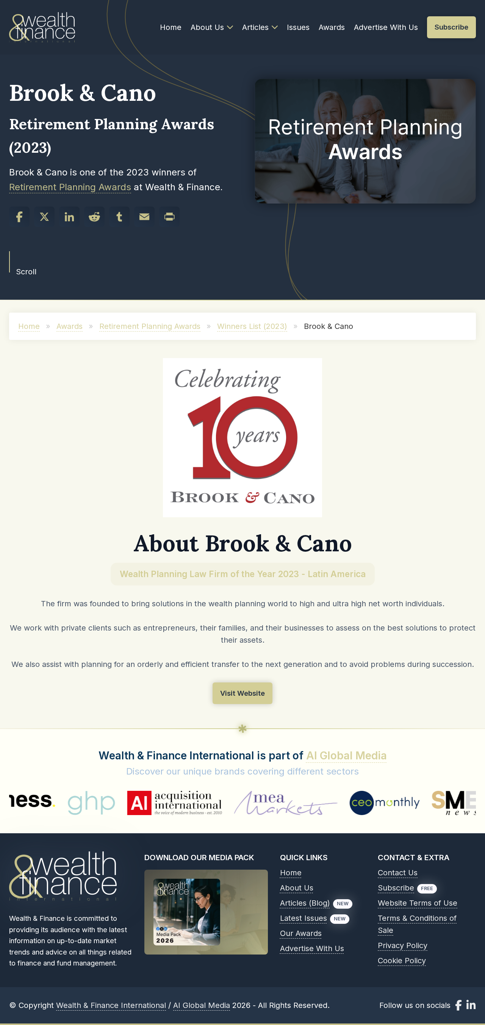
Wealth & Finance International (111, 1005)
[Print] (169, 217)
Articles (255, 27)
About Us (207, 27)
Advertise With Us (386, 27)
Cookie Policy (402, 960)
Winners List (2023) (252, 326)
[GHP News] (54, 803)
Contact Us (398, 872)
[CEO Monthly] (348, 803)
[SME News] (418, 803)
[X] (44, 217)
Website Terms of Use (417, 903)
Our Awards (301, 933)
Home (170, 27)
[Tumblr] (119, 217)
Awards (332, 27)
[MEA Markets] (249, 803)
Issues (298, 27)
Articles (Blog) (305, 903)
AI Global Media (346, 755)
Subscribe (396, 887)
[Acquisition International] (138, 803)
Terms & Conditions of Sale (417, 924)
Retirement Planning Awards (70, 187)
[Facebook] (19, 217)
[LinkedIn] (69, 217)
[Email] (144, 217)
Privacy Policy (402, 945)
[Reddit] (94, 217)
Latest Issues (303, 918)
